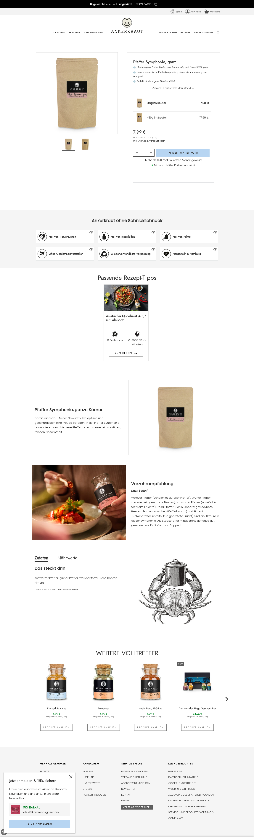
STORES (87, 789)
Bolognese (103, 708)
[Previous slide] (27, 325)
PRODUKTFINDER (203, 35)
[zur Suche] (218, 34)
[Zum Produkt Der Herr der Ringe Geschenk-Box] (197, 681)
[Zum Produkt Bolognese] (103, 681)
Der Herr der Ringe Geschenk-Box (197, 708)
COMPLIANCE (175, 818)
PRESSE (125, 800)
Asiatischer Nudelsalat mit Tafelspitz (121, 318)
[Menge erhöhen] (150, 152)
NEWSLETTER (128, 789)
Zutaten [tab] (41, 557)
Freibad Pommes (56, 708)
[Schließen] (71, 777)
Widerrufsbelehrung (181, 789)
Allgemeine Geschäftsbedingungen (191, 795)
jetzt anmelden (39, 823)
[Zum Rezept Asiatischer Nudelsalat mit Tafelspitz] (126, 298)
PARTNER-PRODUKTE (94, 795)
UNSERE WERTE (91, 783)
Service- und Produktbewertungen (191, 812)
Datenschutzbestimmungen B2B (188, 800)
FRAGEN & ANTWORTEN (134, 771)
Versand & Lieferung (134, 777)
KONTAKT (126, 795)
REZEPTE (185, 35)
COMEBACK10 (144, 4)
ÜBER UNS (88, 777)
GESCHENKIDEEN (93, 35)
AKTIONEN (74, 35)
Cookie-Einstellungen (182, 783)
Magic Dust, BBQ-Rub (150, 708)
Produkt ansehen (56, 727)
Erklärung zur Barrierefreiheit (188, 806)
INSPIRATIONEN (168, 35)
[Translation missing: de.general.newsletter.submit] (16, 809)
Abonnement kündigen (135, 783)
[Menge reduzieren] (137, 152)
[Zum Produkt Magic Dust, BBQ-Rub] (150, 681)
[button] (65, 236)
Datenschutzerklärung (183, 777)
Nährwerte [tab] (67, 557)
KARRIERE (88, 771)
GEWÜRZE (59, 35)
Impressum (175, 771)
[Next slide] (226, 325)
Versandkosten (157, 140)
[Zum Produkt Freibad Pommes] (56, 681)
